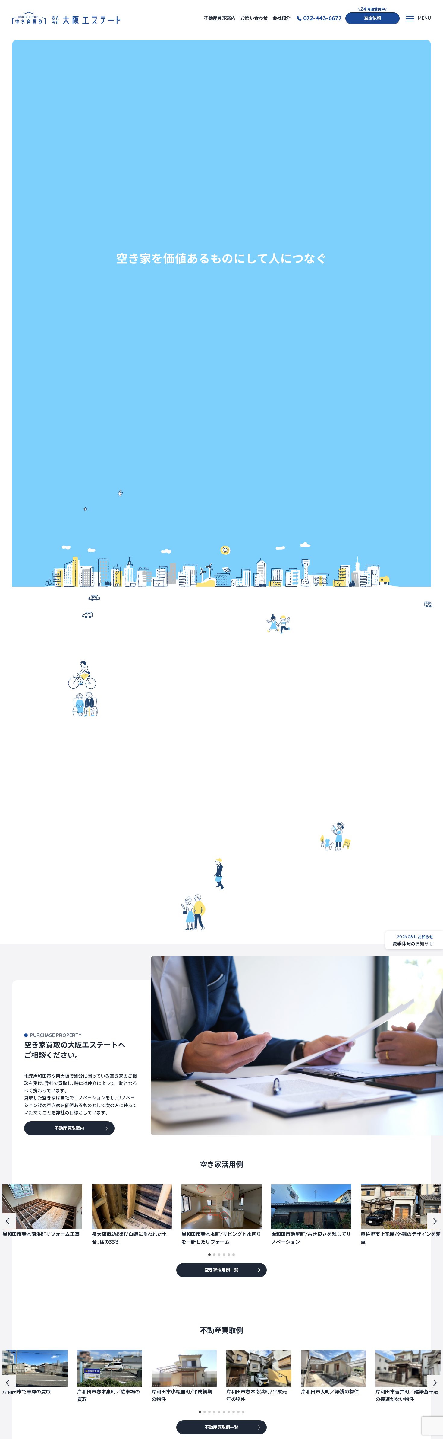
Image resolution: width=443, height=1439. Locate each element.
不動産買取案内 (220, 18)
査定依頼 (372, 18)
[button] (209, 1254)
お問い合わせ (254, 18)
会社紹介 (281, 18)
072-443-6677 (322, 18)
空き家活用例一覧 (221, 1270)
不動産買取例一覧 (221, 1427)
